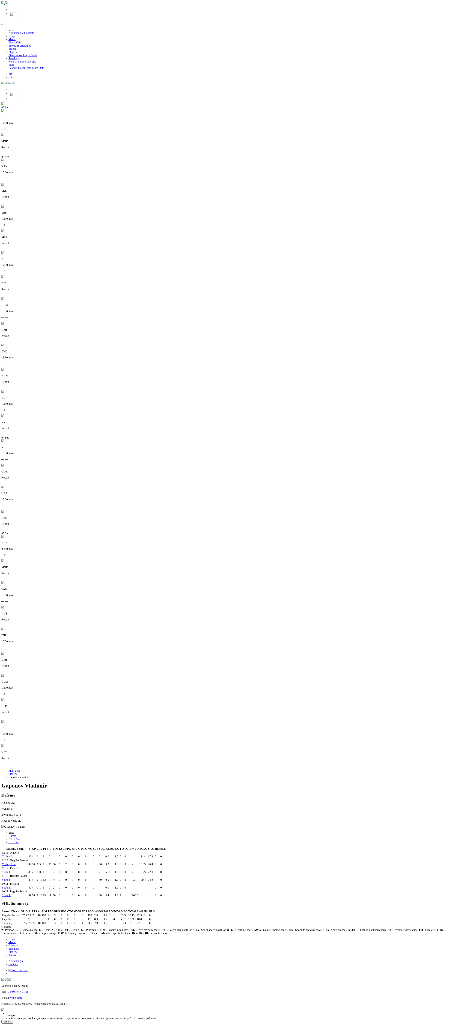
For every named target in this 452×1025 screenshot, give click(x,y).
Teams (12, 48)
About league (15, 32)
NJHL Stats (14, 838)
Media (12, 39)
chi (10, 77)
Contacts (29, 32)
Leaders (12, 67)
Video (19, 42)
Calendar (13, 945)
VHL (11, 29)
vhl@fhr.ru (16, 997)
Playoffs (31, 61)
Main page (14, 770)
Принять (7, 1021)
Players (12, 52)
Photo (11, 42)
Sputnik (6, 872)
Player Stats (24, 67)
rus (10, 73)
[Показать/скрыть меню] (2, 24)
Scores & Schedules (19, 45)
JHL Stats (13, 842)
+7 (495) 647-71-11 (17, 991)
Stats (11, 64)
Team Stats (38, 67)
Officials (32, 55)
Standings (13, 58)
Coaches (22, 55)
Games (12, 835)
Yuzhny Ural (9, 856)
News (11, 36)
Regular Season (17, 61)
